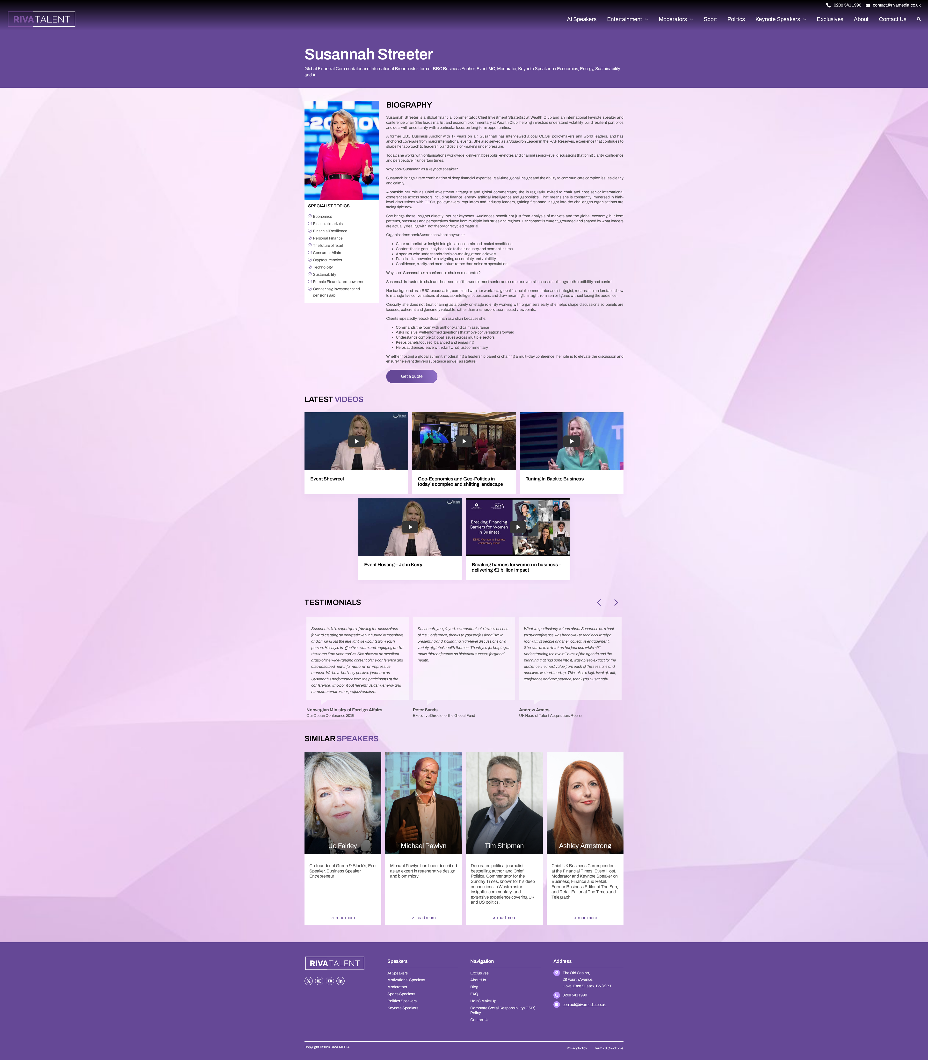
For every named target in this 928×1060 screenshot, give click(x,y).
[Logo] (41, 13)
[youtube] (330, 981)
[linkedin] (340, 981)
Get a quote (412, 376)
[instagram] (319, 981)
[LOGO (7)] (334, 957)
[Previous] (599, 602)
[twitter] (308, 981)
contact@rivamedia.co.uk (897, 5)
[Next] (616, 602)
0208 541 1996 (847, 5)
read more (345, 917)
